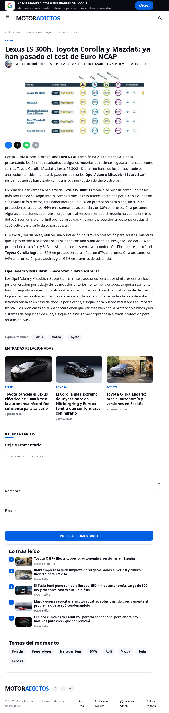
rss (71, 688)
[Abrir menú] (9, 18)
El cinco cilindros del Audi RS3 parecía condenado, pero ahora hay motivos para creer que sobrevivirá (86, 619)
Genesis (17, 661)
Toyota (74, 337)
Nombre (13, 491)
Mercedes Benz (70, 651)
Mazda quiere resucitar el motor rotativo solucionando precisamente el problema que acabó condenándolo (91, 603)
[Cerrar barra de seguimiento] (159, 5)
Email (10, 510)
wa (27, 145)
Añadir (144, 5)
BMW (93, 651)
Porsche (17, 651)
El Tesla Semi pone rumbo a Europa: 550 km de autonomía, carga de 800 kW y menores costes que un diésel (90, 588)
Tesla (142, 651)
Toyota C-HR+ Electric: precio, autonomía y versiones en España (126, 399)
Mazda (56, 337)
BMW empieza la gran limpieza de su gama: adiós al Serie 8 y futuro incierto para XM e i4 (87, 572)
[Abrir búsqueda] (160, 18)
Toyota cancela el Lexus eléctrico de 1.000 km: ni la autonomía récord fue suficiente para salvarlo (27, 401)
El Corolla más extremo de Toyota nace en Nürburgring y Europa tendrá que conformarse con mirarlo (78, 403)
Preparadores (41, 651)
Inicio (8, 32)
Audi (109, 651)
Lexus (19, 32)
